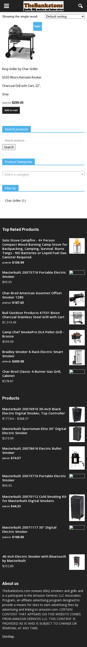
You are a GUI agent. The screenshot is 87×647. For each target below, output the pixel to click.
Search (9, 147)
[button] (81, 6)
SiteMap (8, 636)
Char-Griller (13, 200)
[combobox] (43, 174)
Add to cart (11, 110)
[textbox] (43, 174)
